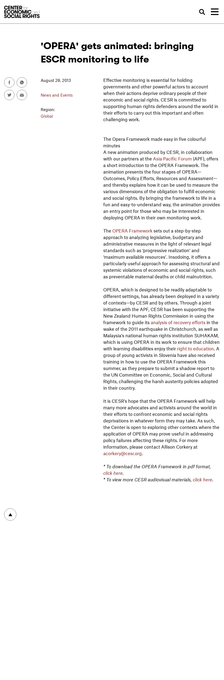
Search (202, 12)
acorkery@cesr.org (122, 453)
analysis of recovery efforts (178, 322)
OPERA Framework (132, 230)
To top (10, 514)
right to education (195, 348)
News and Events (57, 95)
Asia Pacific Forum (172, 158)
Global (47, 116)
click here (113, 473)
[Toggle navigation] (214, 12)
